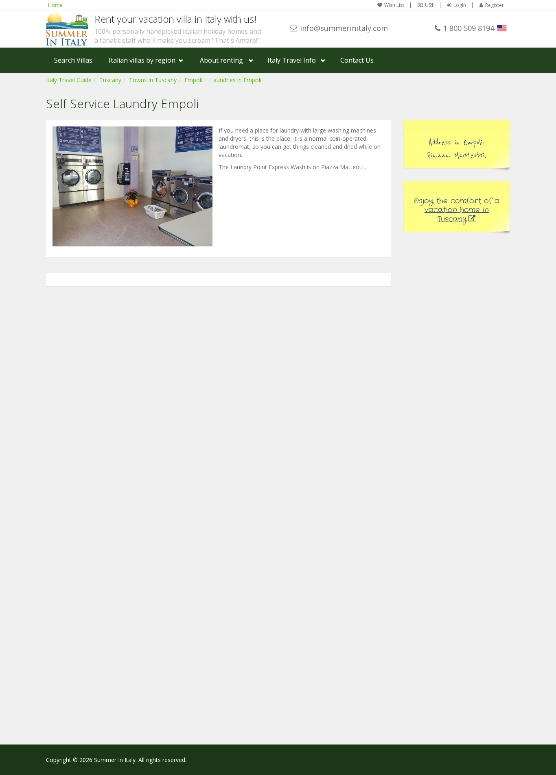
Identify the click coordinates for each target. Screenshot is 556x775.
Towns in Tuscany (153, 80)
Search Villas (73, 60)
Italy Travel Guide (69, 80)
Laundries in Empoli (235, 80)
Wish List (394, 5)
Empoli (193, 80)
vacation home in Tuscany (457, 214)
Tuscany (110, 80)
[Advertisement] (457, 366)
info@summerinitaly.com (344, 28)
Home (55, 5)
